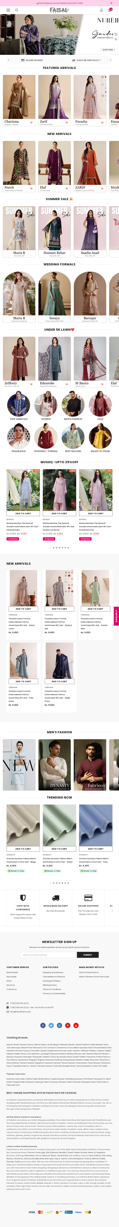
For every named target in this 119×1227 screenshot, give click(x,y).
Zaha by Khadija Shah (34, 1158)
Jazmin (76, 1050)
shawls (40, 1183)
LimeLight (45, 1053)
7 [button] (64, 52)
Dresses (30, 1082)
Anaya (23, 1044)
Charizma (61, 1047)
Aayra (9, 1044)
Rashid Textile (82, 1059)
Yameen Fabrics (45, 1066)
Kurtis (9, 1082)
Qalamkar (23, 1059)
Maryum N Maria (58, 1053)
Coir (44, 1047)
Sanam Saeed (27, 1062)
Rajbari (41, 1059)
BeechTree (27, 1047)
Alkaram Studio (67, 1044)
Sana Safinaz (13, 1062)
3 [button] (52, 52)
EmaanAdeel (100, 1047)
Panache (90, 1056)
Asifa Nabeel (97, 1044)
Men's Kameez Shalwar (56, 1082)
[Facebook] (43, 1025)
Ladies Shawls (57, 1078)
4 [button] (55, 52)
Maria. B (91, 1152)
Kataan (10, 1053)
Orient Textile (79, 1056)
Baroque (16, 1047)
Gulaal (43, 1050)
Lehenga (39, 1082)
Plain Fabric (102, 1082)
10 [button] (72, 52)
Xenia (33, 1066)
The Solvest (77, 1203)
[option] (59, 34)
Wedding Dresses (74, 1078)
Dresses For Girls (102, 1078)
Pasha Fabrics (103, 1056)
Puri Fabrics (12, 1059)
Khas (23, 1053)
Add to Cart (23, 513)
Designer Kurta (89, 1082)
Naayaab (37, 1056)
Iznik (70, 1050)
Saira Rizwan (94, 1062)
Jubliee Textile (103, 1050)
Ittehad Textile (98, 1158)
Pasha (18, 1161)
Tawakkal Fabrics (21, 1066)
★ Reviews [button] (116, 616)
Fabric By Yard (13, 1085)
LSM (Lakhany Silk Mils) (56, 1152)
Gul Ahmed (62, 1155)
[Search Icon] (16, 10)
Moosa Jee (80, 1053)
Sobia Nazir (81, 1062)
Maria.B (97, 1053)
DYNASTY (11, 854)
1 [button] (46, 52)
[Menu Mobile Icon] (8, 10)
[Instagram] (59, 1025)
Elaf (109, 1047)
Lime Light (40, 1152)
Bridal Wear (44, 1078)
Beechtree (30, 1155)
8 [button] (66, 52)
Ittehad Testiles (89, 1050)
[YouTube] (76, 1025)
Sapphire (39, 1062)
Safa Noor (104, 1059)
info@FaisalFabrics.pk (20, 1011)
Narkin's (47, 1056)
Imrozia (62, 1050)
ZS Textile (103, 1066)
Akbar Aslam (40, 1044)
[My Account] (101, 10)
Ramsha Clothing (54, 1059)
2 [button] (49, 52)
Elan (91, 1047)
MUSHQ (10, 519)
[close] (111, 3)
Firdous (26, 1050)
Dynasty (83, 1047)
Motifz (105, 1053)
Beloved (37, 1047)
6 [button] (61, 52)
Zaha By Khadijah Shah (64, 1066)
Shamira (106, 1062)
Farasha (10, 1050)
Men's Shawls (74, 1082)
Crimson (52, 1047)
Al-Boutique (53, 1044)
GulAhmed (53, 1050)
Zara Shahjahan (84, 1066)
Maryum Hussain (14, 1056)
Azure (30, 1044)
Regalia (33, 1059)
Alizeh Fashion (82, 1044)
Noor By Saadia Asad (62, 1056)
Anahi (16, 1044)
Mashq (70, 1053)
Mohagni (27, 1056)
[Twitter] (51, 1025)
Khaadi (84, 1152)
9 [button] (69, 52)
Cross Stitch (73, 1047)
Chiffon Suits (31, 1078)
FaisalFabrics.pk (51, 1203)
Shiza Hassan (68, 1062)
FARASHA (13, 614)
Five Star (35, 1050)
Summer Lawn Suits (16, 1078)
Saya (9, 1066)
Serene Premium (53, 1062)
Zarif (95, 1066)
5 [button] (58, 52)
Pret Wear (88, 1078)
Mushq (90, 1053)
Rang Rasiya (69, 1059)
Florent (19, 1050)
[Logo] (59, 10)
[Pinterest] (67, 1025)
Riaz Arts (94, 1059)
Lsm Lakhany (33, 1053)
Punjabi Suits (19, 1082)
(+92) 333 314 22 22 (19, 1003)
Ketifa (17, 1053)
